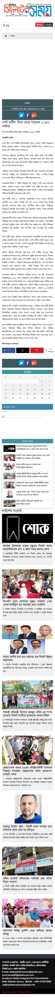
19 (20, 393)
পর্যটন (12, 35)
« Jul (4, 411)
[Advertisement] (27, 70)
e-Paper (48, 24)
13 (27, 389)
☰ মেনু (6, 25)
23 (49, 393)
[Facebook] (27, 115)
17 (6, 393)
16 (49, 389)
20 (27, 393)
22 (42, 393)
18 (13, 393)
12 (20, 389)
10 (6, 389)
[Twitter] (21, 115)
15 (42, 389)
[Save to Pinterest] (37, 350)
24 (6, 398)
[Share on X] (23, 350)
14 (35, 389)
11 (13, 389)
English (39, 24)
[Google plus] (34, 115)
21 (35, 393)
